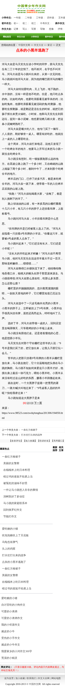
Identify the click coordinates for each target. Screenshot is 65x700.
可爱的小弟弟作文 (12, 618)
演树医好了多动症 (14, 496)
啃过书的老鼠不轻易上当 (18, 476)
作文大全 (21, 37)
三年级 (39, 17)
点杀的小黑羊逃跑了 (14, 561)
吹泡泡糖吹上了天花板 (15, 535)
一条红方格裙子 (29, 430)
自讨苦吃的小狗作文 (13, 604)
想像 (51, 29)
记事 (16, 29)
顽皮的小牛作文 (10, 644)
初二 (24, 23)
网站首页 (7, 37)
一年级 (17, 17)
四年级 (50, 17)
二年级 (28, 17)
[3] (31, 403)
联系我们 (31, 678)
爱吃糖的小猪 (10, 528)
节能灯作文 (10, 516)
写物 (42, 29)
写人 (24, 29)
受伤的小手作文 (10, 638)
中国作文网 (24, 45)
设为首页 (9, 678)
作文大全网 (44, 678)
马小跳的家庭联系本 (15, 503)
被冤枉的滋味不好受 (15, 483)
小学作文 (35, 37)
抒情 (60, 29)
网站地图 (56, 678)
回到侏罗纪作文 (12, 509)
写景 (33, 29)
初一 (16, 23)
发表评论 (16, 441)
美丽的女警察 (11, 463)
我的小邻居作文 (10, 624)
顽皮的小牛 (8, 631)
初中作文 (49, 37)
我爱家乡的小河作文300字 (16, 651)
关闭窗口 (58, 441)
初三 (33, 23)
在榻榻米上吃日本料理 (16, 469)
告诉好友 (44, 441)
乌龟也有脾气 (10, 542)
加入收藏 (30, 441)
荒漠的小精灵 (9, 657)
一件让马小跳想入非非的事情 (20, 489)
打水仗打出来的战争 (31, 435)
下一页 (38, 403)
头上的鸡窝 (8, 548)
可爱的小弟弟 (9, 611)
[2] (28, 403)
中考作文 (45, 23)
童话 (49, 45)
